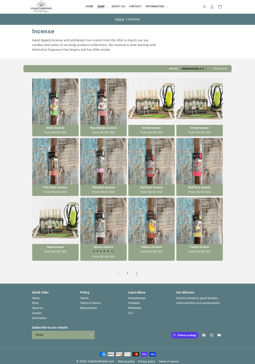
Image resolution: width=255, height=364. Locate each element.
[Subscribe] (90, 335)
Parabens (134, 303)
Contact (37, 313)
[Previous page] (118, 273)
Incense (134, 19)
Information (39, 318)
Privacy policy (146, 361)
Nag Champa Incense (103, 128)
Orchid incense (151, 128)
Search (84, 298)
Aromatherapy (137, 298)
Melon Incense (55, 128)
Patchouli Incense (103, 187)
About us (37, 308)
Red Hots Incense (152, 187)
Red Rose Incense (199, 187)
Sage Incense (55, 247)
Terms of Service (90, 303)
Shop (35, 303)
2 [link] (137, 273)
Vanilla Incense (199, 247)
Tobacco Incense (151, 247)
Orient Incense (199, 128)
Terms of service (169, 361)
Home (119, 19)
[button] (102, 6)
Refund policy (88, 308)
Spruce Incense (103, 247)
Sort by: (173, 68)
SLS (130, 313)
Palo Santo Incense (55, 187)
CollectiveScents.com (101, 361)
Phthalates (134, 308)
